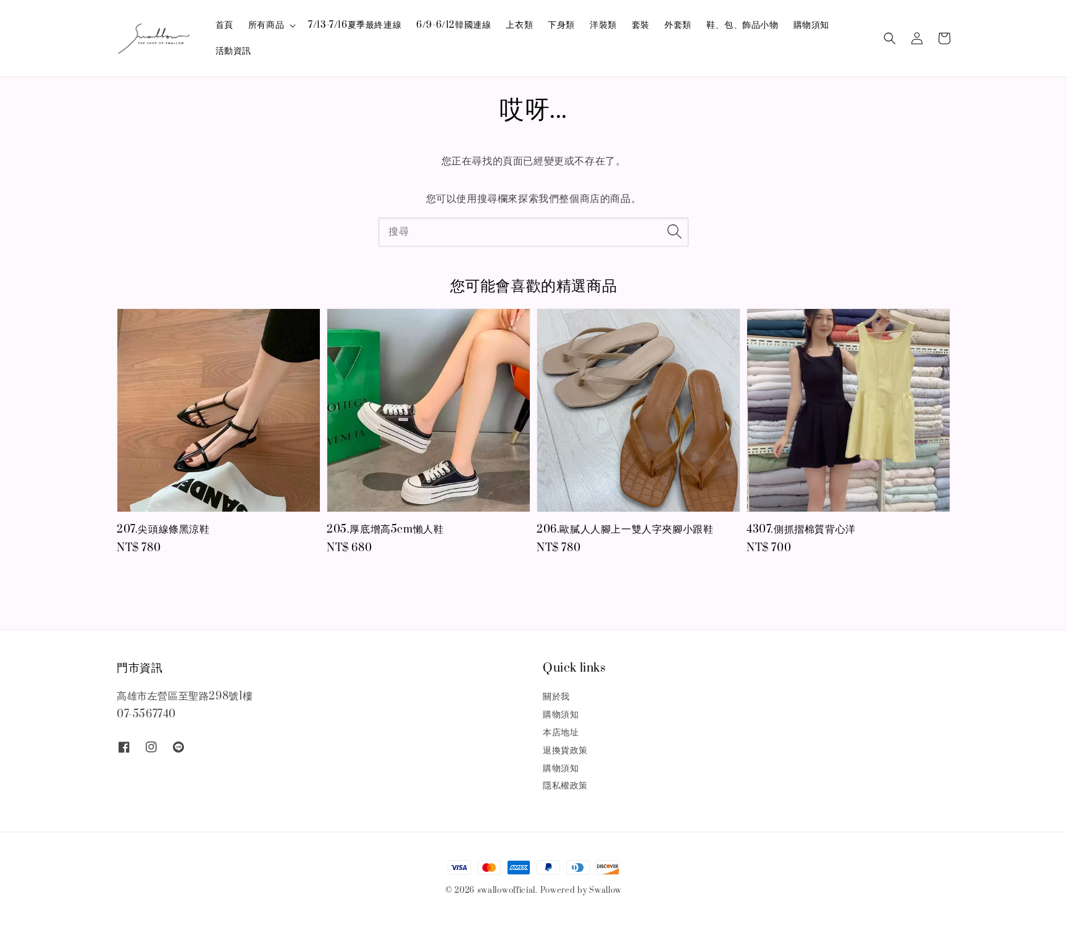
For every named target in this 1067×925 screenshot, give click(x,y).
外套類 (678, 25)
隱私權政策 (565, 786)
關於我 (556, 697)
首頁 (224, 25)
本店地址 (561, 732)
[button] (889, 38)
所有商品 (266, 25)
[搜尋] (674, 231)
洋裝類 (603, 25)
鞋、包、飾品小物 (742, 25)
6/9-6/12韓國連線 (453, 25)
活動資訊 (233, 51)
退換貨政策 (565, 750)
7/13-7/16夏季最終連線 (354, 25)
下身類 (561, 25)
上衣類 (519, 25)
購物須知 (811, 25)
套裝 (641, 25)
